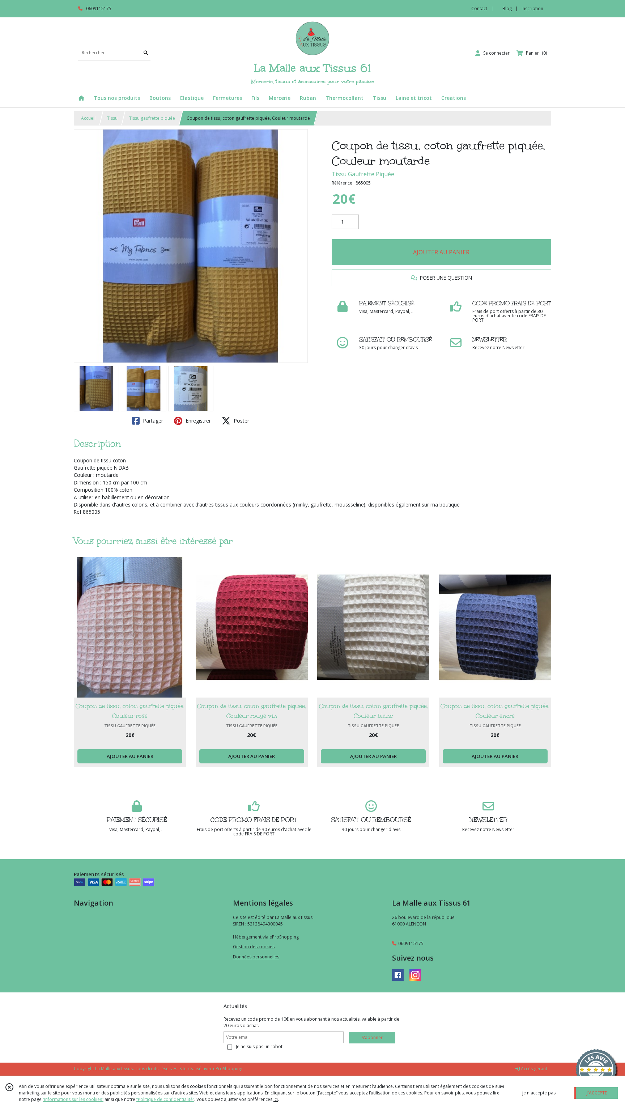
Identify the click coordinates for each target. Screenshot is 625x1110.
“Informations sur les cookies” (73, 1099)
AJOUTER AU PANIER (441, 252)
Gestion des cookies (254, 947)
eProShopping (227, 1068)
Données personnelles (256, 957)
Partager (152, 420)
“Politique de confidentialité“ (165, 1099)
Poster (240, 420)
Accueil (88, 118)
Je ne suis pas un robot (259, 1046)
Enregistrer (197, 420)
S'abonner (372, 1037)
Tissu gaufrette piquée (152, 118)
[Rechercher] (145, 53)
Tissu (112, 118)
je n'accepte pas (539, 1093)
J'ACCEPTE (597, 1093)
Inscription (532, 8)
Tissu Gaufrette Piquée (363, 174)
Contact (479, 8)
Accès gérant (533, 1068)
